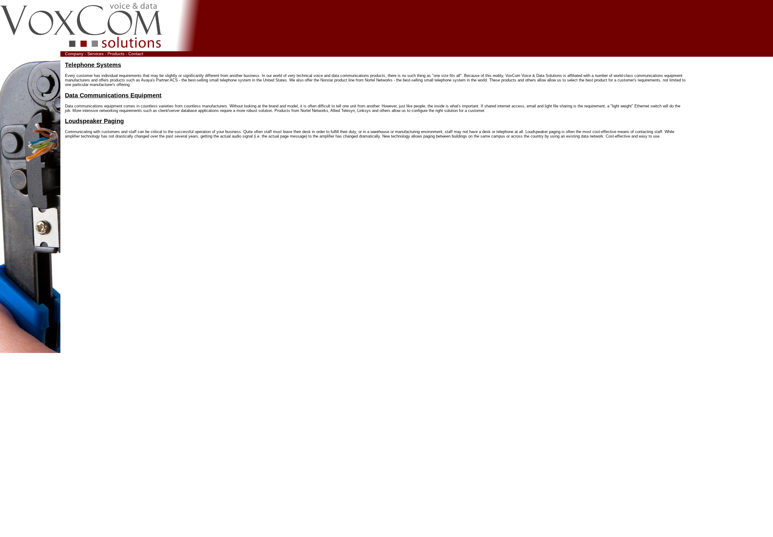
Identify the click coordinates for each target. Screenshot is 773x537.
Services (95, 53)
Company (74, 53)
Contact (135, 53)
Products (115, 53)
